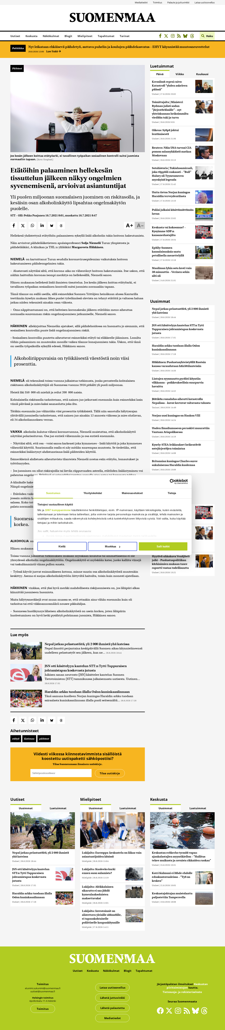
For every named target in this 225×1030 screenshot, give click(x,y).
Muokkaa (110, 546)
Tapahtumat (106, 36)
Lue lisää (52, 51)
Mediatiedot (141, 2)
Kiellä (62, 546)
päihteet (44, 738)
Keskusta (31, 36)
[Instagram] (173, 36)
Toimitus (157, 2)
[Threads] (193, 36)
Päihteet (17, 68)
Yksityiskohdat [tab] (92, 493)
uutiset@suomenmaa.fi (42, 991)
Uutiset (15, 36)
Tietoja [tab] (172, 493)
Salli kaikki (163, 546)
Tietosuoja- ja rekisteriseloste (182, 992)
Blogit (68, 36)
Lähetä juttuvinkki (112, 997)
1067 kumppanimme (58, 510)
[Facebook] (161, 36)
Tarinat (125, 36)
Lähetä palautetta (112, 1008)
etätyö (15, 738)
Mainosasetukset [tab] (132, 493)
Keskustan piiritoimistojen (187, 985)
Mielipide (86, 861)
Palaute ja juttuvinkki (178, 2)
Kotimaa (29, 738)
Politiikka (18, 48)
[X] (167, 36)
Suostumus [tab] (53, 493)
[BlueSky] (186, 36)
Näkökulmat (51, 36)
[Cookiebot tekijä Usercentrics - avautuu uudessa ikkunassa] (172, 481)
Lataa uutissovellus (205, 2)
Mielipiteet (85, 36)
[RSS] (179, 36)
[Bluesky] (196, 1013)
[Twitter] (170, 1013)
